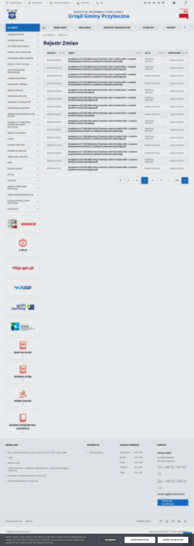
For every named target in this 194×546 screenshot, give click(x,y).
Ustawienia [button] (110, 539)
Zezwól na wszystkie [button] (173, 539)
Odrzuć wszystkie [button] (140, 539)
